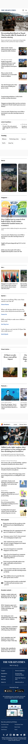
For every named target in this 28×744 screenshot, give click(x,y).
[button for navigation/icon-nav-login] (23, 10)
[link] (8, 10)
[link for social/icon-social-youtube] (17, 735)
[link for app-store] (8, 690)
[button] (23, 10)
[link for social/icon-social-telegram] (21, 735)
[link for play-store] (19, 690)
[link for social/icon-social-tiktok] (7, 735)
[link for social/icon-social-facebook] (14, 735)
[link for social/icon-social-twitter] (4, 735)
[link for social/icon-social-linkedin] (24, 735)
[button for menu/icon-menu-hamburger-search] (26, 10)
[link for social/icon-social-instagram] (10, 735)
